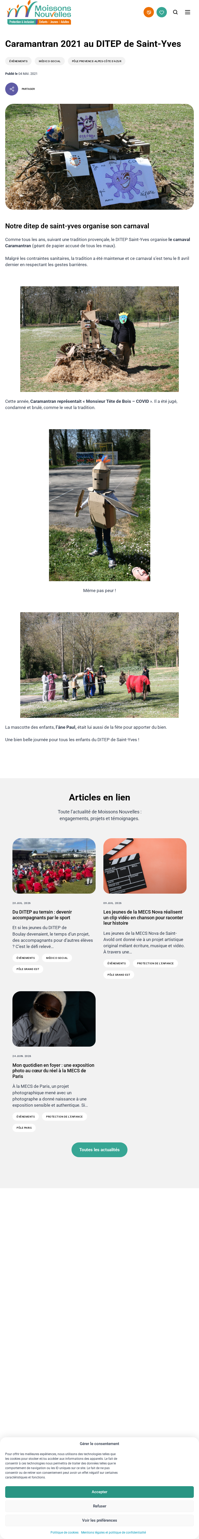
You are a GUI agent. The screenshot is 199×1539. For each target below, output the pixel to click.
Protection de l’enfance (155, 963)
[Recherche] (175, 12)
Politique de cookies (65, 1532)
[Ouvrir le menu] (187, 12)
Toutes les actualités (99, 1149)
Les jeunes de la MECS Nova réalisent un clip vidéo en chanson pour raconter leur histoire (143, 917)
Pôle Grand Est (28, 969)
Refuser (99, 1506)
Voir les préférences (99, 1520)
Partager (28, 88)
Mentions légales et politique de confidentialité (113, 1532)
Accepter (99, 1492)
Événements (18, 61)
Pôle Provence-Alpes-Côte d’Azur (97, 61)
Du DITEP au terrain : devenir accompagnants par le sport (42, 914)
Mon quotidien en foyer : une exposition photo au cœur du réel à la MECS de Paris (53, 1070)
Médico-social (50, 61)
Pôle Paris (24, 1127)
